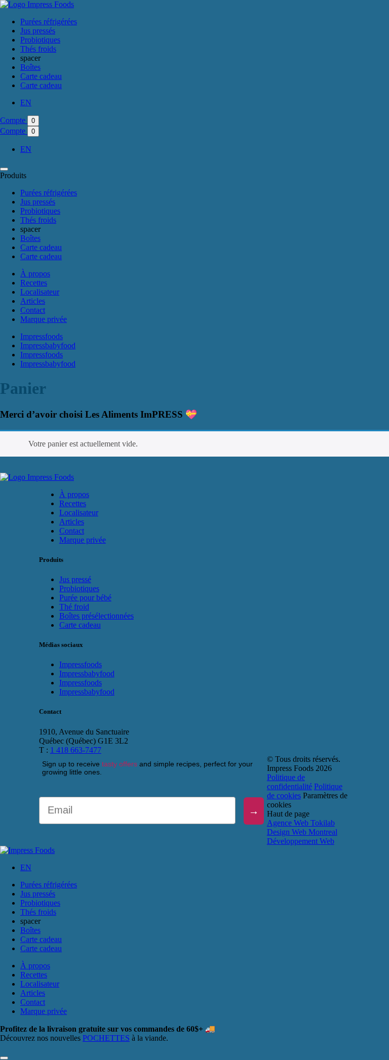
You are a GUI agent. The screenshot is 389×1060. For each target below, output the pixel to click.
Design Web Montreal (302, 832)
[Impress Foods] (37, 4)
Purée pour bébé (85, 597)
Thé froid (74, 606)
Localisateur (39, 292)
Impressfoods (41, 336)
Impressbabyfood (47, 345)
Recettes (33, 282)
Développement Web (300, 841)
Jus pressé (75, 579)
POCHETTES (106, 1038)
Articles (32, 301)
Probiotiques (40, 39)
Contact (32, 310)
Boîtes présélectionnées (96, 615)
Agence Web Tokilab (301, 823)
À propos (35, 273)
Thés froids (38, 49)
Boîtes (30, 67)
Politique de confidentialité (289, 782)
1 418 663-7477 (75, 750)
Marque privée (43, 319)
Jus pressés (37, 30)
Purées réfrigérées (48, 21)
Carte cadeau (41, 76)
